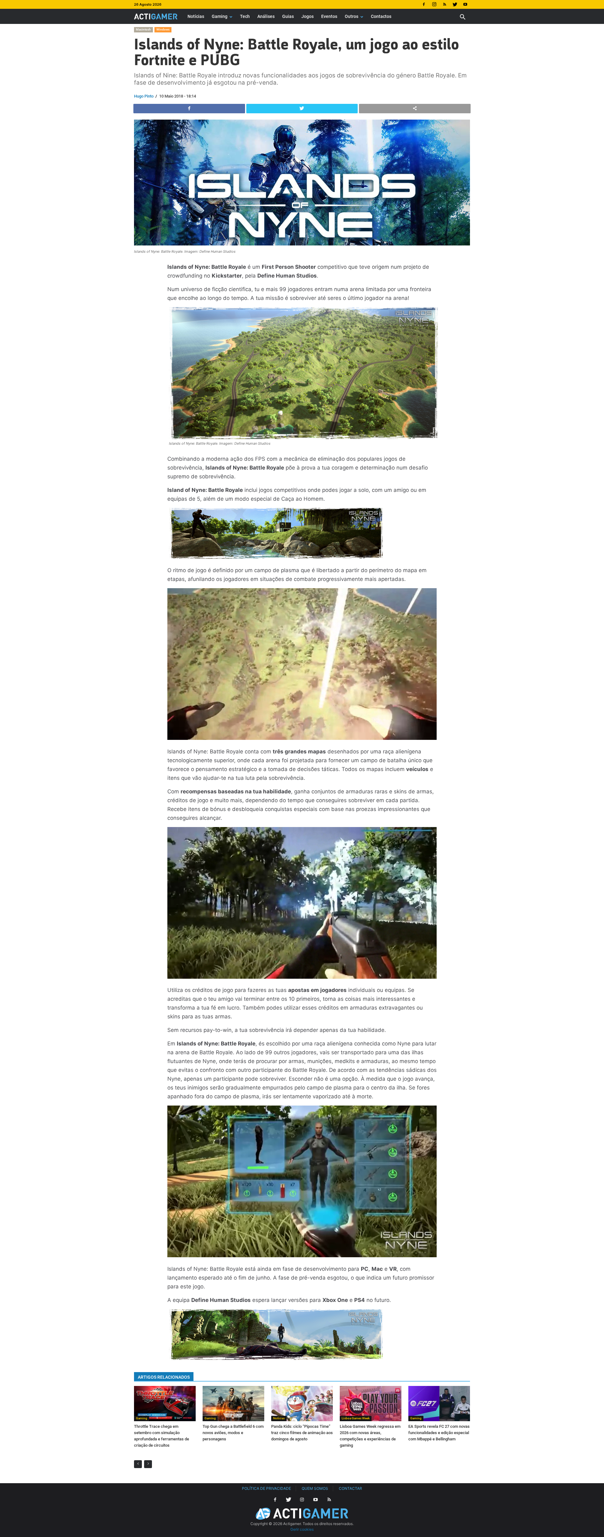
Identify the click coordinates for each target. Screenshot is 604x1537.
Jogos (307, 16)
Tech (245, 16)
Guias (288, 16)
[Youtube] (465, 4)
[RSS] (444, 4)
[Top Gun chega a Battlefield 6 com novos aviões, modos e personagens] (233, 1403)
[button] (462, 17)
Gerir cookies (302, 1529)
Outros (351, 16)
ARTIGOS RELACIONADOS (164, 1377)
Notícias (195, 16)
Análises (266, 16)
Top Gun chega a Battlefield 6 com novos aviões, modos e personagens (233, 1432)
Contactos (381, 16)
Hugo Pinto (144, 96)
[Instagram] (434, 4)
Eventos (329, 16)
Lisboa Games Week (356, 1418)
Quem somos (315, 1488)
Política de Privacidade (266, 1488)
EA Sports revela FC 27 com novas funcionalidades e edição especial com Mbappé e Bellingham (439, 1432)
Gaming (219, 16)
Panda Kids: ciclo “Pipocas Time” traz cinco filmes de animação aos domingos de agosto (302, 1432)
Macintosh (143, 29)
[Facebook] (423, 4)
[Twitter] (455, 4)
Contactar (350, 1488)
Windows (163, 29)
